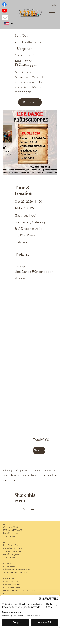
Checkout (39, 450)
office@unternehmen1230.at (16, 569)
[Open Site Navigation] (52, 13)
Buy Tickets (30, 102)
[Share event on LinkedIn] (32, 509)
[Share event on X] (24, 509)
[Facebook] (4, 4)
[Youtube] (4, 11)
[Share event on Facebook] (16, 509)
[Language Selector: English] (7, 24)
